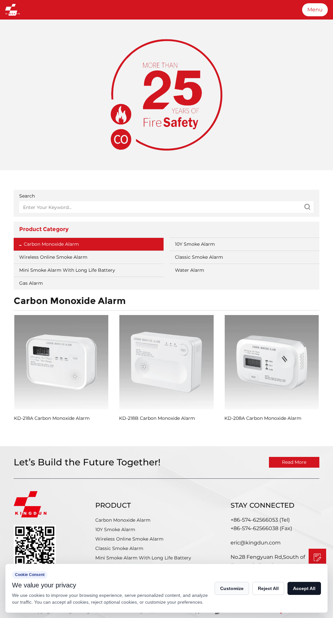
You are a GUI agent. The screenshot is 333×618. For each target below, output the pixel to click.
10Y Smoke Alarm (195, 244)
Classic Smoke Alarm (199, 257)
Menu (315, 10)
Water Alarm (189, 270)
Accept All (304, 588)
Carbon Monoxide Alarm (51, 244)
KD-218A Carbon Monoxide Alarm (52, 418)
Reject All (268, 588)
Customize (232, 588)
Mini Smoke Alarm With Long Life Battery (67, 270)
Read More (294, 462)
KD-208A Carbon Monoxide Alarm (262, 418)
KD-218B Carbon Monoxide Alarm (157, 418)
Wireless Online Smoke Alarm (53, 257)
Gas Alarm (31, 283)
